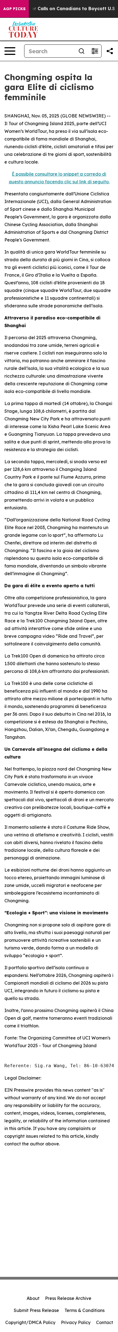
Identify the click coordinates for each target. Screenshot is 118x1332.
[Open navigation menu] (9, 51)
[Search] (81, 51)
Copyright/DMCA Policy (30, 1322)
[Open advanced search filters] (94, 51)
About (33, 1298)
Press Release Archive (68, 1298)
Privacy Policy (76, 1322)
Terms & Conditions (84, 1310)
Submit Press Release (36, 1310)
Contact (104, 1322)
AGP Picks (14, 8)
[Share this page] (110, 51)
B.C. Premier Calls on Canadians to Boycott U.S (62, 8)
